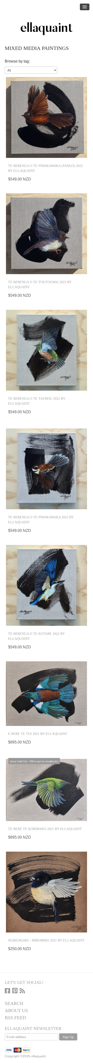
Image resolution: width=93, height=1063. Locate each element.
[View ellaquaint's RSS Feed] (22, 991)
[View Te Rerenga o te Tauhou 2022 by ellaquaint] (46, 350)
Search (14, 1003)
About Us (16, 1010)
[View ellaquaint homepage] (46, 29)
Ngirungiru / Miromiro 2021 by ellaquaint (46, 940)
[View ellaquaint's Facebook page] (7, 991)
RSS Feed (15, 1017)
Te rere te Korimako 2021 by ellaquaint (45, 829)
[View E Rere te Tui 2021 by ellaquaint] (46, 693)
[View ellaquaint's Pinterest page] (15, 991)
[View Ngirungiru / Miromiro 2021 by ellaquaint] (46, 892)
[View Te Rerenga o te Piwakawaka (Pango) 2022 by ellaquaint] (46, 117)
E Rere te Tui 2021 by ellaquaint (37, 734)
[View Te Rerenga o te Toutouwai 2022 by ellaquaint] (46, 233)
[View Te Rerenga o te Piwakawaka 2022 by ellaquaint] (46, 468)
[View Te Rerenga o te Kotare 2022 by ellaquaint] (46, 585)
